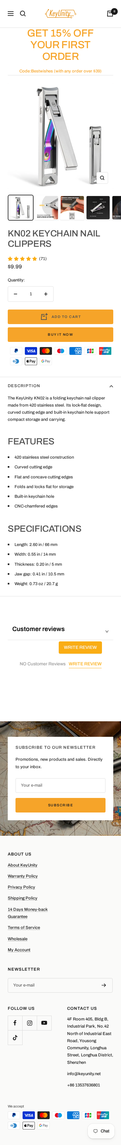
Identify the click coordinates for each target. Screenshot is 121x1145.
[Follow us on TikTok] (15, 1037)
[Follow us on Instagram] (29, 1023)
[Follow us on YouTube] (44, 1023)
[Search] (23, 13)
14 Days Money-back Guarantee (28, 913)
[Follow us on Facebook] (15, 1023)
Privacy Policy (21, 887)
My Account (19, 950)
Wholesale (17, 939)
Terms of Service (24, 927)
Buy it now (60, 334)
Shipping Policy (22, 898)
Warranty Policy (23, 876)
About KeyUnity (22, 865)
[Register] (104, 985)
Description (24, 386)
